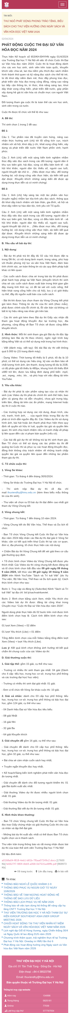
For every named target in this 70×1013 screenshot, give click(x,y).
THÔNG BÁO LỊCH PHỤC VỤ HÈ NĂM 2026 (29, 901)
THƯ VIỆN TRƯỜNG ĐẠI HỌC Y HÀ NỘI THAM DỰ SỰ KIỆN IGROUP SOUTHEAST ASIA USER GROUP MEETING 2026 (36, 916)
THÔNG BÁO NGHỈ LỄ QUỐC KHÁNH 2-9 (28, 884)
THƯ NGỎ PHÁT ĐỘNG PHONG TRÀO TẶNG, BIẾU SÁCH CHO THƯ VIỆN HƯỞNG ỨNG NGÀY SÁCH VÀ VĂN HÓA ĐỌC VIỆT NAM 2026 (34, 26)
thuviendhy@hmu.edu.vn (22, 492)
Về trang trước (25, 871)
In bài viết (62, 871)
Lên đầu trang (45, 871)
